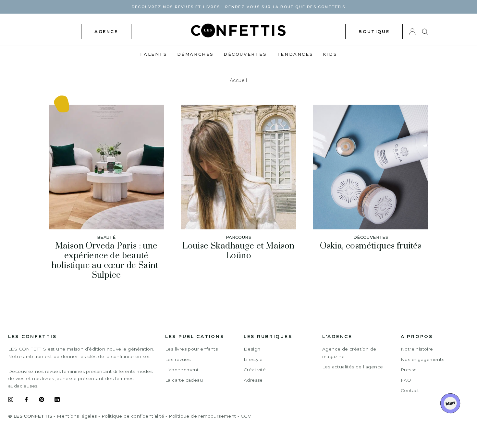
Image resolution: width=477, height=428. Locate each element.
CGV (246, 416)
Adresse (253, 380)
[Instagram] (10, 400)
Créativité (255, 369)
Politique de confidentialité (133, 416)
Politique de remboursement (202, 416)
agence (106, 31)
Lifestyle (253, 359)
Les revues (177, 359)
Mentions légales (77, 416)
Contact (410, 390)
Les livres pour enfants (191, 349)
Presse (409, 369)
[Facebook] (26, 400)
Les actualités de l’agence (352, 366)
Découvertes (245, 54)
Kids (330, 54)
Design (252, 349)
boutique (374, 31)
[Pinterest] (41, 400)
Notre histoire (417, 349)
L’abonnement (182, 369)
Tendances (295, 54)
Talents (153, 54)
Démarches (195, 54)
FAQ (406, 380)
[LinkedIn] (57, 400)
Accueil (238, 80)
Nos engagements (422, 359)
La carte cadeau (184, 380)
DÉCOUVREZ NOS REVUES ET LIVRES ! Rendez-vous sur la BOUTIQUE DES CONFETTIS (238, 7)
